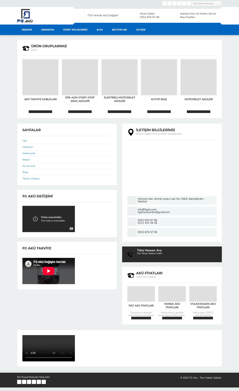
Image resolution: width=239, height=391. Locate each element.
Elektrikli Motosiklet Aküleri (119, 100)
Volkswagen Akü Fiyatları (203, 306)
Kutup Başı (159, 99)
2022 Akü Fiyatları (141, 318)
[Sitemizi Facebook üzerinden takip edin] (165, 3)
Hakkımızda (28, 153)
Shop (25, 172)
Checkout (27, 147)
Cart (24, 141)
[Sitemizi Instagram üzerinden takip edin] (174, 3)
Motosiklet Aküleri (199, 99)
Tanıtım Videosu (31, 178)
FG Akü (193, 378)
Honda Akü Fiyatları (172, 306)
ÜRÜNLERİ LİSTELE (40, 111)
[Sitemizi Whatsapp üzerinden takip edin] (189, 3)
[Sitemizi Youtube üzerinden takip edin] (179, 3)
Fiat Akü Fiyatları (141, 306)
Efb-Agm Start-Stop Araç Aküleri (80, 100)
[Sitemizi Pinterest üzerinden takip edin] (184, 3)
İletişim (26, 160)
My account (28, 166)
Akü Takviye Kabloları (40, 99)
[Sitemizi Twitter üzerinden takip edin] (169, 3)
